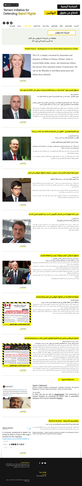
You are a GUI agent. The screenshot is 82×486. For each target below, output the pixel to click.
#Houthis (45, 71)
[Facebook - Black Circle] (4, 23)
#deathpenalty (59, 394)
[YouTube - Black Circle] (11, 23)
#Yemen (61, 59)
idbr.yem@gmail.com (41, 475)
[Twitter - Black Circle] (7, 23)
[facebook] (40, 463)
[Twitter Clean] (42, 463)
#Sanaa (54, 59)
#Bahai (46, 59)
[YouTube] (45, 463)
